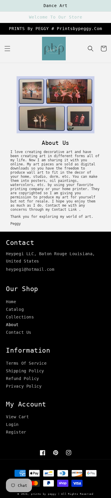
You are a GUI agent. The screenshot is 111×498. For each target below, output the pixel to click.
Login (12, 424)
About (12, 324)
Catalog (15, 309)
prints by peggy (44, 493)
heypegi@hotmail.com (30, 269)
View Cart (17, 416)
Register (16, 432)
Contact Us (18, 332)
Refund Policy (22, 378)
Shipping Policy (25, 370)
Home (11, 301)
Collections (20, 317)
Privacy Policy (23, 386)
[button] (7, 48)
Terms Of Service (26, 363)
